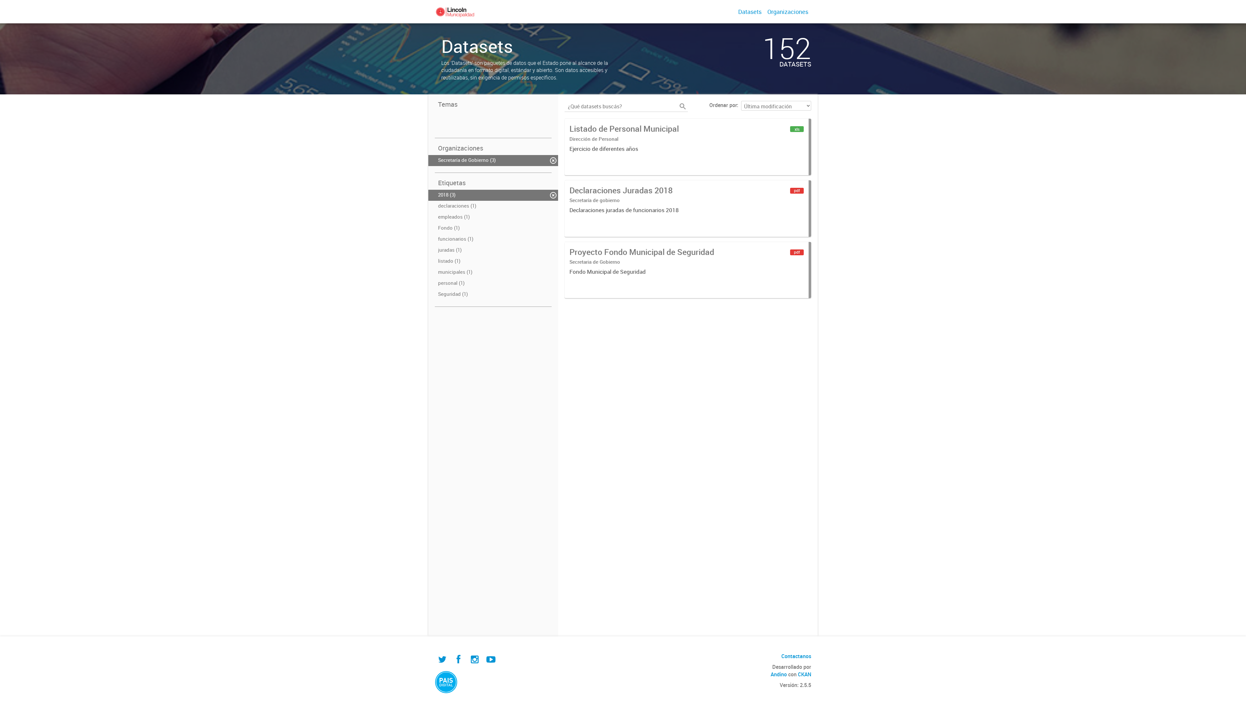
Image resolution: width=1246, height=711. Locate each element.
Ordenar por (723, 105)
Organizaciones (787, 12)
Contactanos (796, 656)
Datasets (750, 12)
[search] (683, 106)
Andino (779, 674)
